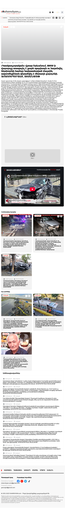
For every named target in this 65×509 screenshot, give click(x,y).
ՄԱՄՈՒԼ (35, 470)
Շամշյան (5, 27)
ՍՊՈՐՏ (42, 470)
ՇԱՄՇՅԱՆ (8, 470)
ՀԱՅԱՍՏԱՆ (18, 470)
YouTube (53, 169)
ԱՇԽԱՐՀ (27, 470)
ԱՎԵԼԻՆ (50, 470)
